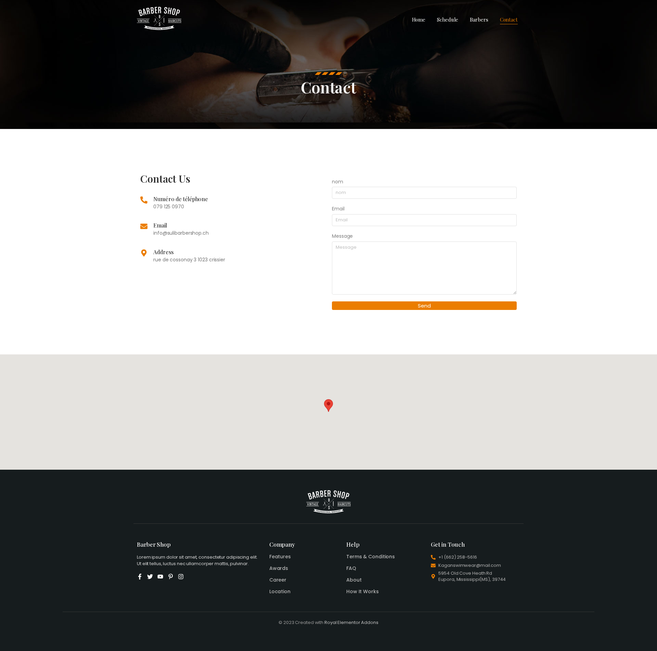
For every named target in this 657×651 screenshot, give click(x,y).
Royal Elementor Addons (351, 622)
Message (342, 236)
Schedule (447, 19)
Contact (509, 19)
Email (338, 209)
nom (337, 182)
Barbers (479, 19)
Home (419, 19)
